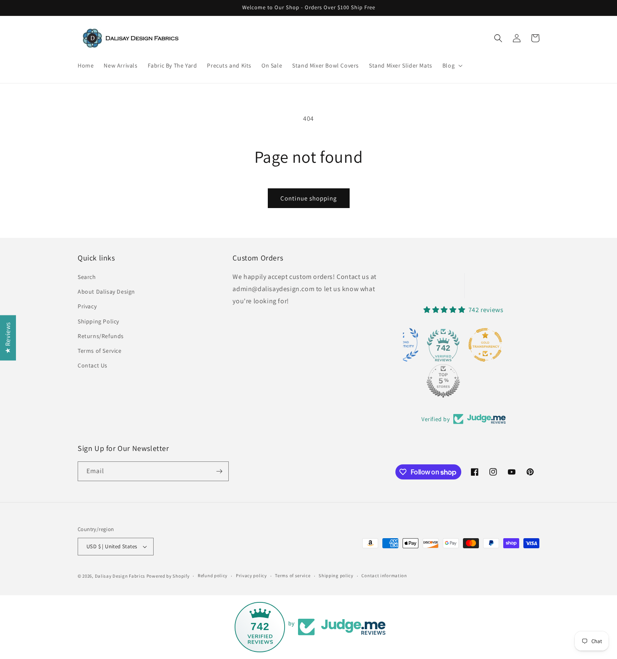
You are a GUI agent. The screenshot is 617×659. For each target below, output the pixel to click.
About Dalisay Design (106, 291)
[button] (451, 65)
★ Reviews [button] (7, 337)
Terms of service (292, 575)
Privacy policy (251, 575)
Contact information (384, 575)
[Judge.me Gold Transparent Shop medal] (485, 345)
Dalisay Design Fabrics (120, 576)
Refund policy (212, 575)
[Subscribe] (219, 471)
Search (87, 277)
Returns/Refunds (101, 336)
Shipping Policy (98, 321)
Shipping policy (336, 575)
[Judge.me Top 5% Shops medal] (443, 381)
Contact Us (92, 365)
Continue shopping (308, 198)
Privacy (87, 306)
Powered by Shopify (168, 576)
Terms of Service (100, 350)
